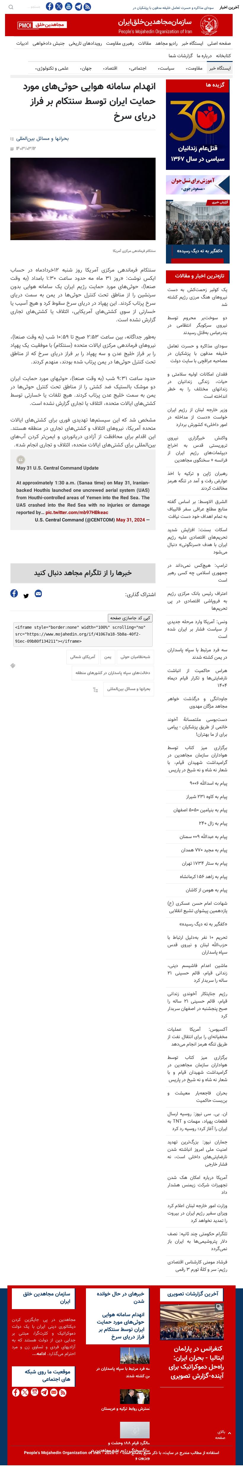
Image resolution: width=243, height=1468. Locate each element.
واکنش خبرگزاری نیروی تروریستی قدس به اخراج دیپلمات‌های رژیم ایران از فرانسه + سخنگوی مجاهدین (197, 449)
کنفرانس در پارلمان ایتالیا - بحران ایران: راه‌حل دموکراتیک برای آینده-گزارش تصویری (196, 1362)
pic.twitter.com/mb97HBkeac (77, 513)
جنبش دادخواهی (49, 43)
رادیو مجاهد (166, 43)
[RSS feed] (87, 6)
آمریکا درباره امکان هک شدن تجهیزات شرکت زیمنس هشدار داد (197, 1185)
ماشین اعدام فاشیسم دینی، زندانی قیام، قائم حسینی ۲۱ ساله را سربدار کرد (197, 973)
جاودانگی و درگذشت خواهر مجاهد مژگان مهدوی (197, 702)
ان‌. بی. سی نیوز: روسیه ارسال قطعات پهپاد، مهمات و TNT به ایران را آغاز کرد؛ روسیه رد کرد (197, 1121)
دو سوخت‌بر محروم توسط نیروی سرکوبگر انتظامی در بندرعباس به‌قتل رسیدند (197, 326)
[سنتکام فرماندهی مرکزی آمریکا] (83, 199)
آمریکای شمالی (82, 657)
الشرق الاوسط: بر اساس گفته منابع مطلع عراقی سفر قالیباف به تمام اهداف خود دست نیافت (197, 509)
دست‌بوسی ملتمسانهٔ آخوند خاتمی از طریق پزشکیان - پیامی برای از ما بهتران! (197, 727)
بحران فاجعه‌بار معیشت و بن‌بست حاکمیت (197, 1097)
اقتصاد (110, 68)
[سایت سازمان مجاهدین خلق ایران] (119, 25)
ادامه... (39, 1354)
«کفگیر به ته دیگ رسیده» (203, 924)
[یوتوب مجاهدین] (68, 6)
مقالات (144, 43)
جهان (86, 68)
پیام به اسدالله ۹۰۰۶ (208, 783)
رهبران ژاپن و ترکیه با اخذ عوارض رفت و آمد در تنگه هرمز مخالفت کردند (197, 481)
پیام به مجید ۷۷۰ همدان (204, 850)
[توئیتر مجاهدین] (59, 6)
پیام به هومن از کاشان (206, 890)
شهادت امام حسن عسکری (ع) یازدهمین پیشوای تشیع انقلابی (197, 907)
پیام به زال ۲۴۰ (213, 823)
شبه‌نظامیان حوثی (135, 657)
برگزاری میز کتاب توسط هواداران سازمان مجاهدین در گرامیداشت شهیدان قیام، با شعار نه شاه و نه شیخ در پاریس (197, 759)
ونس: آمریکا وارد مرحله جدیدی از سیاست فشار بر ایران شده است (197, 629)
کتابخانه (223, 56)
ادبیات (22, 43)
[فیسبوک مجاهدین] (50, 6)
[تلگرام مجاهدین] (78, 6)
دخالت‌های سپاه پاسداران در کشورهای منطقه (113, 673)
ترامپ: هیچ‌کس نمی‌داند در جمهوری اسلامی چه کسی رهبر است (197, 573)
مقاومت (194, 68)
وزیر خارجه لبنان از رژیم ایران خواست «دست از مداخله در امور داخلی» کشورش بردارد (197, 417)
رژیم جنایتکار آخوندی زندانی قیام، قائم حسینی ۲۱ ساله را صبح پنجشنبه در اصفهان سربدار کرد (197, 1005)
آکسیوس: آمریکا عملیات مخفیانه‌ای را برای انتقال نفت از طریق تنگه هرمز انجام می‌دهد (197, 1037)
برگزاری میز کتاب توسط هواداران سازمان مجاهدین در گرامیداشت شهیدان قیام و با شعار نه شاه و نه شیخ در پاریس (197, 1069)
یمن (107, 657)
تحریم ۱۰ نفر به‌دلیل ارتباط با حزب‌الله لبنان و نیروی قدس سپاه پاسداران (197, 945)
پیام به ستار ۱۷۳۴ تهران (204, 863)
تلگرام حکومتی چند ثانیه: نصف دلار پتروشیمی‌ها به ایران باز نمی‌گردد (197, 1242)
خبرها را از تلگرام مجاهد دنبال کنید (83, 573)
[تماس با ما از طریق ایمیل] (53, 1392)
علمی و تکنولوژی (51, 68)
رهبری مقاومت (120, 43)
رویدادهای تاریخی (85, 43)
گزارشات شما (181, 56)
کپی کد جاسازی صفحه (130, 618)
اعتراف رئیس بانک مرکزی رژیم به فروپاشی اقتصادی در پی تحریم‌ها (197, 601)
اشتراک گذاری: (140, 595)
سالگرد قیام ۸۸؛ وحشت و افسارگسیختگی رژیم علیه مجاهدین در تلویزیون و (121, 1450)
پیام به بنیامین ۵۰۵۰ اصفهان (200, 810)
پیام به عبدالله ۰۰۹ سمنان (203, 837)
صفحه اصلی (219, 43)
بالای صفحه (221, 1433)
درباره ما (204, 56)
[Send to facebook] (14, 593)
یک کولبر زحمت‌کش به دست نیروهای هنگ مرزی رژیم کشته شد (197, 297)
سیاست (166, 68)
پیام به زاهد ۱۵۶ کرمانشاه (203, 877)
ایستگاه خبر (192, 43)
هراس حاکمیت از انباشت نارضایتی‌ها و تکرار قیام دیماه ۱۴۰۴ (197, 678)
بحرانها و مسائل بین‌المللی (42, 139)
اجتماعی (137, 68)
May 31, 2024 (130, 520)
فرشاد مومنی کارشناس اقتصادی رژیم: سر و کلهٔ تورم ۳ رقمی (197, 1266)
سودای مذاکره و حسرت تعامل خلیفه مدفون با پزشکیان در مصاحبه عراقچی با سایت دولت (151, 8)
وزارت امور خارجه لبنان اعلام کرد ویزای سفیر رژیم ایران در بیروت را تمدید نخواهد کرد (197, 1213)
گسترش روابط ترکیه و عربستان (126, 1409)
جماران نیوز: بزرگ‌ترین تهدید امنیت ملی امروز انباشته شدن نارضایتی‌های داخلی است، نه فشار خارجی (197, 1153)
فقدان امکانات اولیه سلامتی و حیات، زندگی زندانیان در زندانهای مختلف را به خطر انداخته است (197, 385)
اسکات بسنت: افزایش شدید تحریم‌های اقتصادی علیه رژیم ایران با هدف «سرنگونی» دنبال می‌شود (197, 541)
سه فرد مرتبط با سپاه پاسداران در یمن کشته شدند (197, 654)
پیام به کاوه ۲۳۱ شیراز (206, 797)
